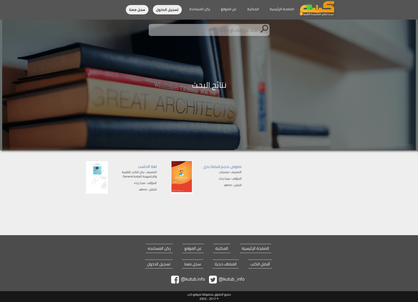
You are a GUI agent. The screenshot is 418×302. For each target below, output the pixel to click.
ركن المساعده (159, 248)
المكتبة (253, 9)
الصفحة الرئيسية (282, 9)
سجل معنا (137, 9)
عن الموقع (228, 9)
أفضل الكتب (260, 264)
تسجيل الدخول (167, 9)
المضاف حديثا (226, 264)
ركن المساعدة (199, 9)
